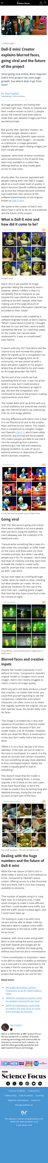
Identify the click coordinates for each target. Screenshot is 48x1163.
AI (18, 143)
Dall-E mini (18, 200)
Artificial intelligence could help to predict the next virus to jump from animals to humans (23, 1008)
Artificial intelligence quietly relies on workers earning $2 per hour (24, 999)
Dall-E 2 (20, 432)
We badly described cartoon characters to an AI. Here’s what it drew (24, 990)
